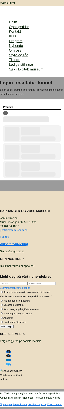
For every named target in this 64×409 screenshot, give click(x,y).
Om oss (15, 50)
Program (15, 41)
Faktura (4, 236)
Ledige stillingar (21, 64)
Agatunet (8, 318)
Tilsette (14, 60)
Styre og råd (18, 55)
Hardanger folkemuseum (16, 301)
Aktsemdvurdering (14, 244)
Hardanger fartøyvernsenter (18, 313)
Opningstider (19, 27)
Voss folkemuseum (13, 305)
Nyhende (16, 46)
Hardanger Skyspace (14, 322)
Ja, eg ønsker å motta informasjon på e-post (26, 292)
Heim (13, 22)
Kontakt (15, 31)
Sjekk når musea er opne (17, 266)
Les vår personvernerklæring (15, 288)
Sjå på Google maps (12, 251)
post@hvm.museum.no (14, 230)
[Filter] (5, 113)
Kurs (12, 36)
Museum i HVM (7, 2)
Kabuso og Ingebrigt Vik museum (21, 309)
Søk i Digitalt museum (26, 69)
